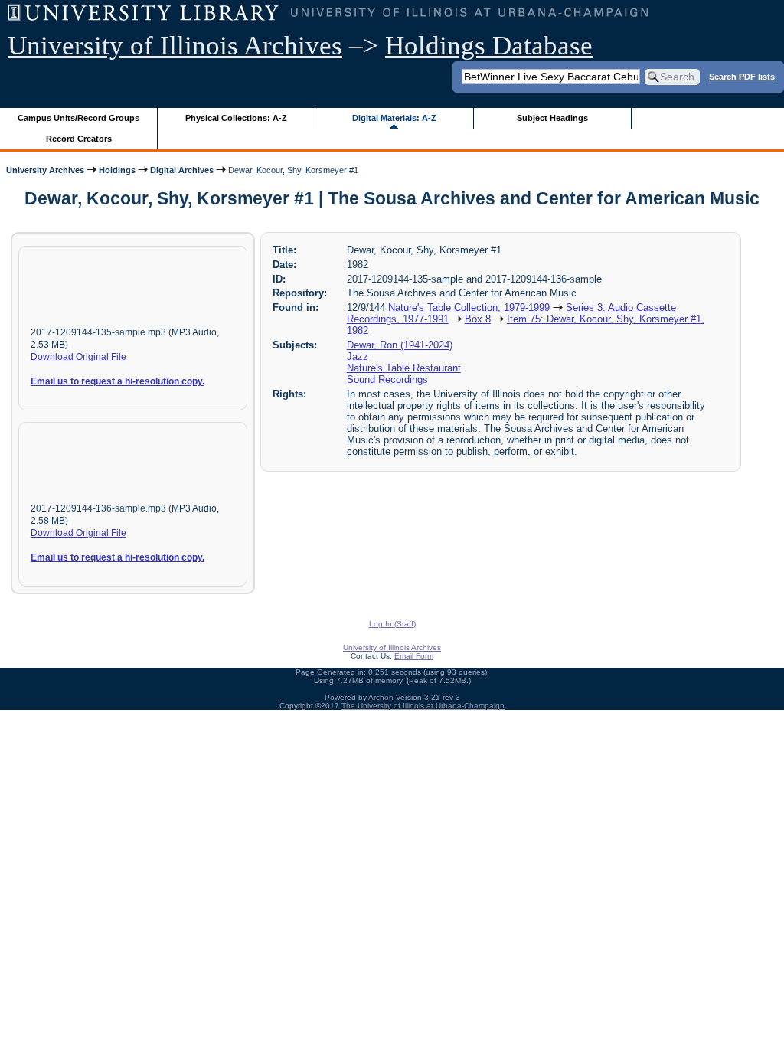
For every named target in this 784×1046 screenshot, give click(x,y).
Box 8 (478, 319)
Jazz (357, 356)
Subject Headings (552, 118)
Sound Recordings (387, 379)
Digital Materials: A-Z (394, 118)
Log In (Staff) (392, 623)
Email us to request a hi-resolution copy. (117, 381)
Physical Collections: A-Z (236, 118)
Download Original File (78, 356)
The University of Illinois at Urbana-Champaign (423, 705)
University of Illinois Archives (175, 45)
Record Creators (79, 138)
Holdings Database (489, 45)
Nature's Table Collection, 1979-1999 (469, 307)
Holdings (117, 170)
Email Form (413, 656)
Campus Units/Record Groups (78, 118)
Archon (381, 697)
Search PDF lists (742, 75)
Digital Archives (182, 170)
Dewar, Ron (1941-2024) (399, 345)
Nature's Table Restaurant (404, 368)
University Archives (45, 170)
